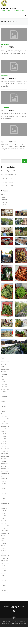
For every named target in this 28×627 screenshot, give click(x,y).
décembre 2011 (5, 593)
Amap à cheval (8, 9)
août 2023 (3, 399)
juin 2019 (3, 481)
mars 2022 (4, 441)
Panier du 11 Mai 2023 (9, 110)
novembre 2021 (5, 451)
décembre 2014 (5, 583)
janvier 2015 (4, 580)
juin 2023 (3, 404)
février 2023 (4, 414)
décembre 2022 (5, 419)
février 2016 (4, 575)
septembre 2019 (5, 473)
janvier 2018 (4, 523)
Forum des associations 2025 (8, 174)
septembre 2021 (5, 456)
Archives (3, 197)
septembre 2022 (5, 426)
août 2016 (3, 565)
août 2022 (3, 429)
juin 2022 (3, 434)
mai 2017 (3, 543)
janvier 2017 (4, 553)
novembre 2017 (5, 528)
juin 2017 (3, 540)
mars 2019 (4, 488)
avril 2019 (3, 486)
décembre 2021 (5, 448)
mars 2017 (4, 548)
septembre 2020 (5, 463)
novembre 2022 (5, 421)
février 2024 (4, 384)
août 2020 (3, 466)
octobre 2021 (4, 453)
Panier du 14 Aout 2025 (7, 185)
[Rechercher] (24, 161)
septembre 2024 (5, 369)
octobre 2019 (4, 471)
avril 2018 (3, 516)
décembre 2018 (5, 496)
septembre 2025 (5, 361)
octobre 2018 (4, 501)
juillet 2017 (4, 538)
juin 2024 (3, 376)
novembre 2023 (5, 391)
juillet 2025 (4, 366)
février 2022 (4, 443)
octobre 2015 (4, 578)
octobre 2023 (4, 394)
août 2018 (3, 506)
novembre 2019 (5, 468)
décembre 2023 (5, 389)
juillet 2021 (4, 461)
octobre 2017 (4, 531)
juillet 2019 (4, 478)
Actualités (3, 194)
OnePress (22, 621)
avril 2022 (3, 439)
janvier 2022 (4, 446)
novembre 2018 (5, 498)
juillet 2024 (4, 374)
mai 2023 (3, 406)
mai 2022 (3, 436)
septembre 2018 (5, 503)
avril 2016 (3, 573)
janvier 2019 (4, 493)
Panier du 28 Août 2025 (7, 178)
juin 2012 (3, 588)
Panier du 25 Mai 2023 (9, 47)
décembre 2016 (5, 555)
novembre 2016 (5, 558)
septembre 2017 (5, 533)
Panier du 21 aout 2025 (7, 182)
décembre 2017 (5, 525)
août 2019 (3, 476)
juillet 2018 (4, 508)
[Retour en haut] (14, 618)
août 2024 (3, 371)
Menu (25, 15)
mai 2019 (3, 483)
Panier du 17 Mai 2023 (9, 78)
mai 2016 (3, 570)
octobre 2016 (4, 560)
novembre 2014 (5, 585)
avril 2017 (3, 545)
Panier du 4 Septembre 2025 (8, 171)
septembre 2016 (5, 563)
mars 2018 (4, 518)
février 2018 (4, 521)
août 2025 (3, 364)
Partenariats (4, 202)
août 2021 (3, 458)
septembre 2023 (5, 396)
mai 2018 (3, 513)
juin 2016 (3, 568)
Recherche (3, 158)
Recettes (3, 204)
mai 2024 (3, 379)
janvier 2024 (4, 386)
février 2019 (4, 491)
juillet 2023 (4, 401)
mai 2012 (3, 590)
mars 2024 (4, 381)
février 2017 (4, 550)
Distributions (5, 44)
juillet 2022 (4, 431)
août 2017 (3, 535)
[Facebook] (14, 611)
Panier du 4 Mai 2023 (9, 142)
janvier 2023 (4, 416)
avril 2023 (3, 409)
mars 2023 (4, 411)
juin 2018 (3, 511)
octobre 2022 (4, 424)
